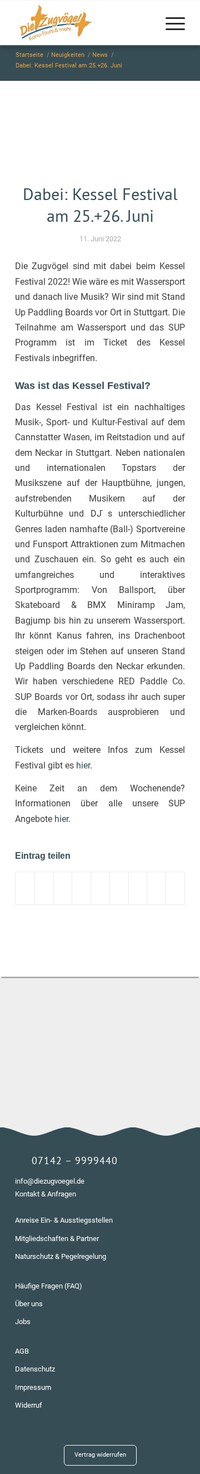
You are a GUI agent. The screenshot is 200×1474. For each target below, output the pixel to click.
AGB (22, 1351)
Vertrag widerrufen (100, 1454)
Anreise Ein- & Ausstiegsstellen (64, 1220)
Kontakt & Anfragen (45, 1194)
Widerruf (28, 1405)
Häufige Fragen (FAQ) (48, 1286)
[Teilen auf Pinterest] (81, 888)
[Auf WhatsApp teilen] (63, 888)
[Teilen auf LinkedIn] (100, 888)
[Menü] (169, 23)
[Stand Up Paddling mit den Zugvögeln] (100, 139)
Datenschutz (35, 1369)
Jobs (23, 1321)
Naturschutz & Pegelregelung (60, 1256)
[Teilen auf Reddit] (156, 888)
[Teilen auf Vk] (138, 888)
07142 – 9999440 (75, 1160)
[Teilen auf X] (44, 888)
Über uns (29, 1304)
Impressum (33, 1387)
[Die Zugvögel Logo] (83, 23)
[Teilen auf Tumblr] (119, 888)
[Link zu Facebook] (160, 1443)
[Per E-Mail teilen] (175, 888)
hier (83, 765)
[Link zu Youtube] (176, 1443)
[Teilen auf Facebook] (25, 888)
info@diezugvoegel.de (49, 1181)
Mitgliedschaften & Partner (57, 1238)
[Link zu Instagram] (143, 1443)
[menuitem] (169, 23)
